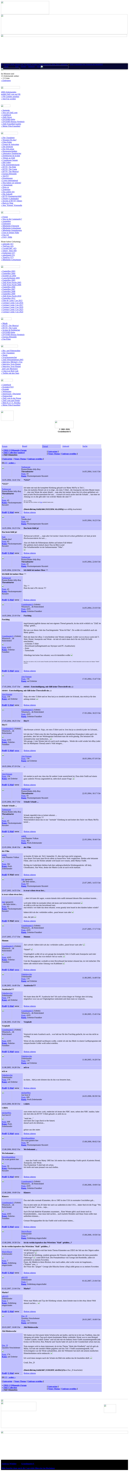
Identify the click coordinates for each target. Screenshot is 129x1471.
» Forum (4, 217)
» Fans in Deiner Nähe (10, 233)
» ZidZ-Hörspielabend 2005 (12, 360)
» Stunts (4, 355)
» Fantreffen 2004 (8, 273)
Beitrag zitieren (30, 512)
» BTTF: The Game (9, 169)
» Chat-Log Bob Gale (9, 371)
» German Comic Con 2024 (12, 312)
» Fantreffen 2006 (8, 287)
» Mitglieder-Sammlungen (11, 230)
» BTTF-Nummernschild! (11, 196)
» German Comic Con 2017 (12, 305)
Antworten (52, 451)
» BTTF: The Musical (10, 171)
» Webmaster (6, 391)
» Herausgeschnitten (9, 151)
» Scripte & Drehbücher (10, 330)
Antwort (65, 446)
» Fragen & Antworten (10, 144)
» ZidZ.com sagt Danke (10, 400)
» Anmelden (6, 221)
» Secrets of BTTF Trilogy (11, 201)
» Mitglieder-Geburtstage (11, 228)
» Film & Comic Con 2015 (11, 300)
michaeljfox (26, 1093)
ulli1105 (24, 1277)
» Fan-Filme (6, 339)
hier (41, 502)
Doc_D (24, 1316)
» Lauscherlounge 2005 (10, 278)
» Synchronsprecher (9, 357)
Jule (22, 879)
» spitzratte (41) (7, 244)
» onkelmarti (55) (8, 255)
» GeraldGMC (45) (8, 248)
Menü (6, 66)
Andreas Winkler (9, 1464)
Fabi (23, 517)
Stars (39, 66)
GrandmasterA (27, 604)
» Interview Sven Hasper (11, 364)
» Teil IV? (5, 176)
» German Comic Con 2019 (12, 307)
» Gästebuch (6, 115)
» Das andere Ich (7, 192)
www (17, 671)
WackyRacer (26, 1231)
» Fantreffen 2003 (8, 271)
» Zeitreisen (5, 189)
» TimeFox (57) (7, 257)
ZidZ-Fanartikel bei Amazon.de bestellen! (86, 64)
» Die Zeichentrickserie (10, 165)
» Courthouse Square (9, 160)
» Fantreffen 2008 (8, 291)
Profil (4, 512)
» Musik (4, 323)
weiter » (11, 463)
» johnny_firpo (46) (9, 251)
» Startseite (5, 110)
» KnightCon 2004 (8, 276)
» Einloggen (6, 80)
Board (24, 446)
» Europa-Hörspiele (9, 174)
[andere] (21, 453)
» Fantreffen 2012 (8, 298)
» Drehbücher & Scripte (10, 156)
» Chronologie (6, 185)
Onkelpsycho (26, 974)
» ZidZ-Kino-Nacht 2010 (11, 296)
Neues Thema (54, 454)
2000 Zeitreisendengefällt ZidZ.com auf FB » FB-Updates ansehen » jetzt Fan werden (10, 95)
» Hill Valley (6, 162)
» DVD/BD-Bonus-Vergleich (12, 122)
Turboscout (25, 467)
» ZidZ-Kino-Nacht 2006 (11, 285)
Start (17, 66)
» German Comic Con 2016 (12, 303)
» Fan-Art (5, 235)
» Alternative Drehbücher (11, 153)
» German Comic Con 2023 (12, 309)
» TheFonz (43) (7, 246)
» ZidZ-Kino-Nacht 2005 (11, 282)
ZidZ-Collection (10, 453)
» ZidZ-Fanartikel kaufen (11, 124)
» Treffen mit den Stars (10, 373)
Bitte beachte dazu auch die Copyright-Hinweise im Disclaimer (28, 1468)
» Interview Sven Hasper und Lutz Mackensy (11, 367)
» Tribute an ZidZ (8, 158)
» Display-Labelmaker (10, 198)
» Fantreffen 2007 (8, 289)
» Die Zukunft (6, 194)
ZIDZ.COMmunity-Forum (14, 450)
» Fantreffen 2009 (8, 294)
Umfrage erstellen (68, 454)
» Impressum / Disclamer (11, 394)
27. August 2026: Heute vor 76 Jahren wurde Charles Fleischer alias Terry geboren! (34, 64)
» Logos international (9, 180)
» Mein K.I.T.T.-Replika (10, 403)
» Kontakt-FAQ (7, 387)
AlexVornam (26, 677)
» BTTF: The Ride (8, 167)
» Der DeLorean (7, 149)
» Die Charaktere (8, 138)
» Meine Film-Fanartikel (10, 126)
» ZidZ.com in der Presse (11, 398)
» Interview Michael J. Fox (11, 362)
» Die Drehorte (7, 147)
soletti (23, 836)
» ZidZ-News (6, 117)
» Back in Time (7, 203)
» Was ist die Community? (11, 219)
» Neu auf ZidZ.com (9, 113)
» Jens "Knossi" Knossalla (11, 205)
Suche (85, 446)
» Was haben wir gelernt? (11, 183)
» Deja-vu (5, 187)
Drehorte (31, 66)
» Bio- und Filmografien (10, 351)
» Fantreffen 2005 (8, 280)
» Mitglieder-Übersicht (10, 226)
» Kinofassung (7, 178)
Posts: (23, 474)
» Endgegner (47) (8, 253)
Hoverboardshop (28, 1138)
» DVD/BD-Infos (8, 119)
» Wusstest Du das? (9, 140)
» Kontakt (5, 389)
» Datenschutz (6, 396)
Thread (45, 446)
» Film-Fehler (6, 142)
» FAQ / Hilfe (6, 237)
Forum (23, 66)
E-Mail (11, 512)
